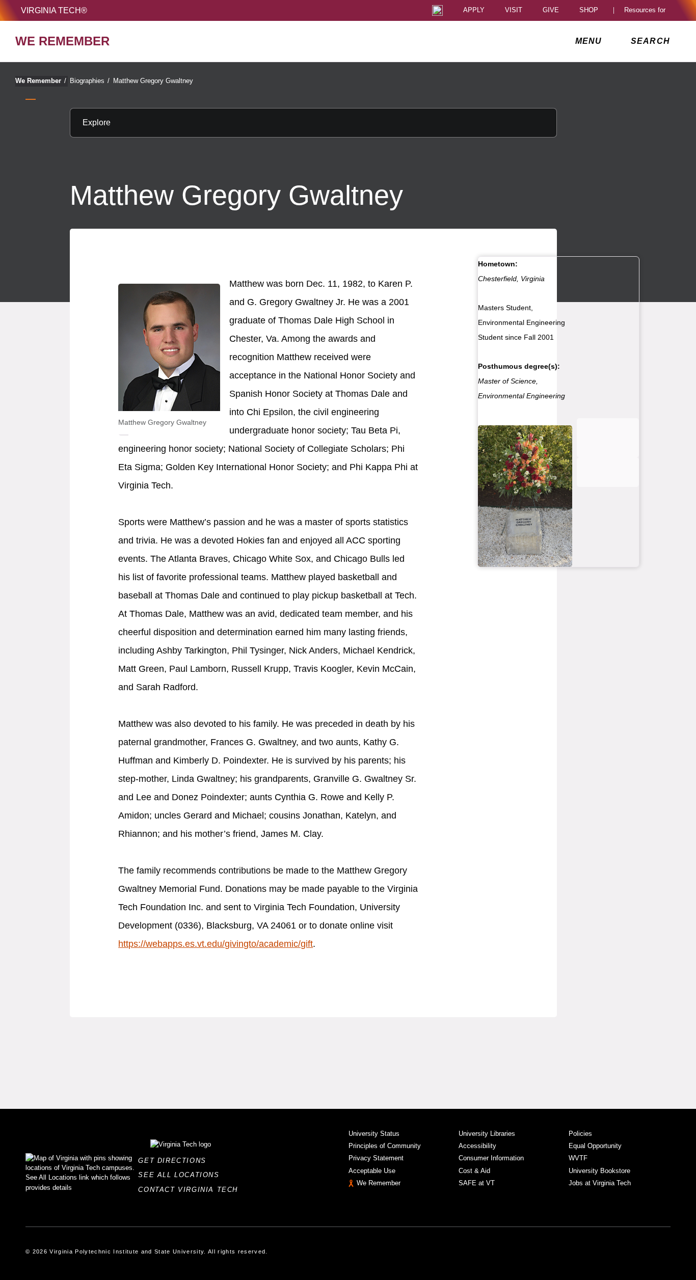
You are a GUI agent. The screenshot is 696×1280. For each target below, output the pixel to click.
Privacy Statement (376, 1158)
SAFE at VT (477, 1183)
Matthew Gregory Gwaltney (153, 81)
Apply (474, 10)
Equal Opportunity (595, 1146)
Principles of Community (385, 1146)
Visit (513, 10)
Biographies (90, 81)
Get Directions (175, 1160)
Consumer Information (491, 1158)
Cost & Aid (474, 1171)
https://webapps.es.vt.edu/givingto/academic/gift (215, 944)
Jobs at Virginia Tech (600, 1183)
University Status (374, 1133)
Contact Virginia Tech (191, 1189)
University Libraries (487, 1133)
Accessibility (477, 1146)
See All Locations (181, 1175)
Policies (580, 1133)
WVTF (578, 1158)
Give (551, 10)
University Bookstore (599, 1171)
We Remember (40, 81)
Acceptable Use (372, 1171)
